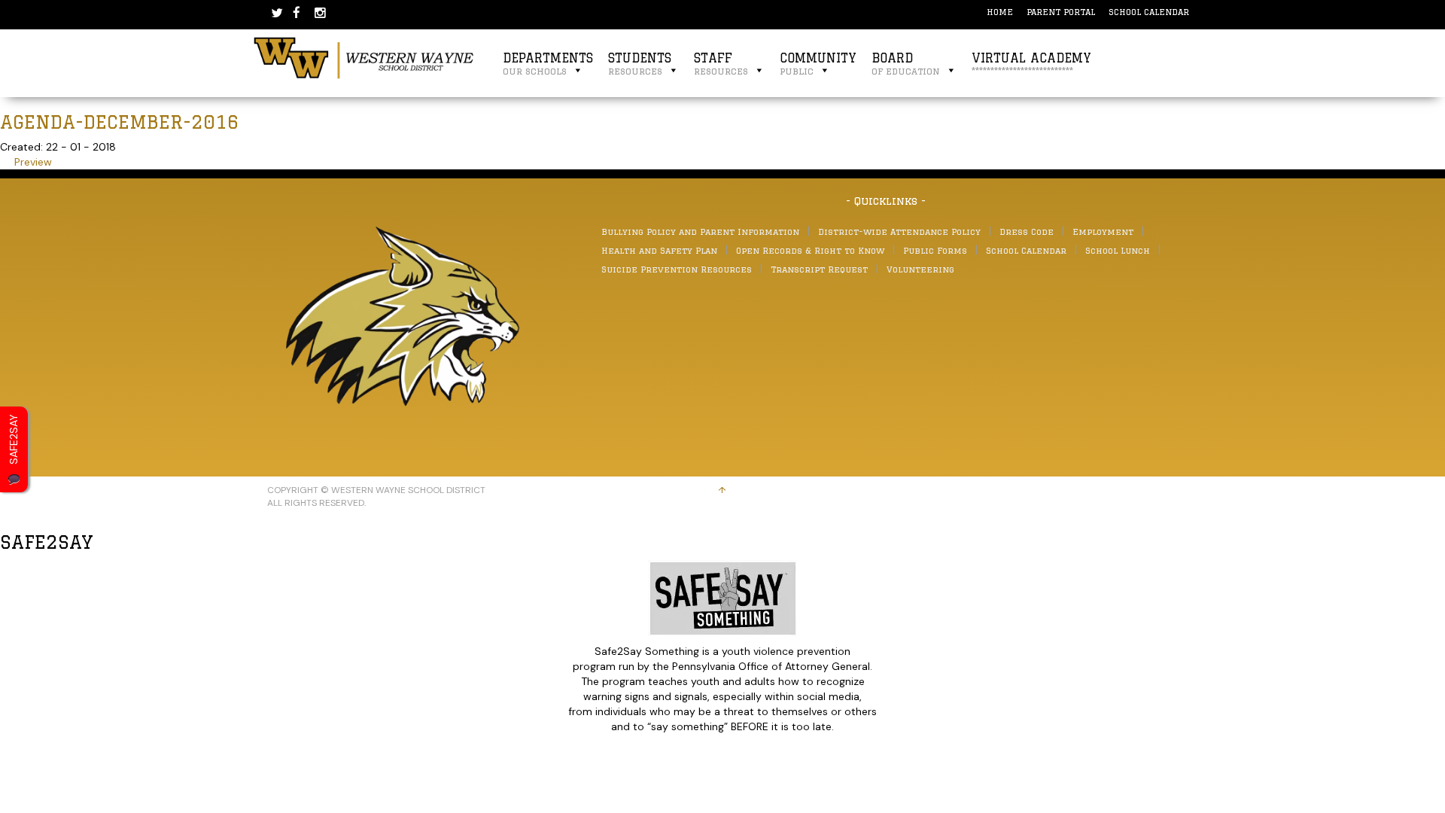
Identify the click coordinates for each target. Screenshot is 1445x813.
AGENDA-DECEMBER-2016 (119, 121)
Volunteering (920, 269)
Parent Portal (1061, 12)
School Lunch (1117, 250)
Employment (1102, 231)
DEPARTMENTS (548, 63)
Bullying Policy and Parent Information (700, 231)
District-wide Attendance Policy (899, 231)
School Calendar (1149, 12)
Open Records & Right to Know (810, 250)
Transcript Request (819, 269)
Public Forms (935, 250)
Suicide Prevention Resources (676, 269)
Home (1000, 12)
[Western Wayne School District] (364, 57)
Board (906, 63)
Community (818, 63)
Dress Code (1026, 231)
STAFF (721, 63)
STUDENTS (639, 63)
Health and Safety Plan (659, 250)
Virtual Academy (1031, 63)
